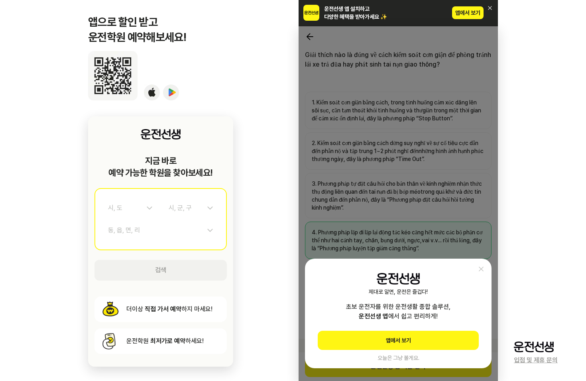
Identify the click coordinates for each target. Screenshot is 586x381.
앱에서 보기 (467, 13)
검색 (160, 270)
